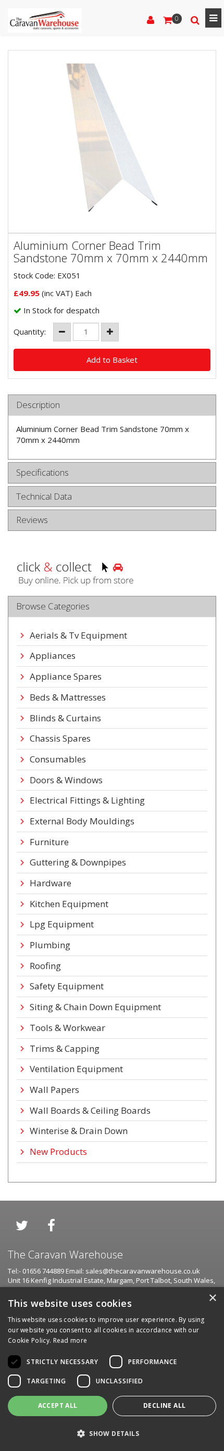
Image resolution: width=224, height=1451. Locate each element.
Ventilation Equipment (76, 1069)
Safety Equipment (67, 986)
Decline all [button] (164, 1405)
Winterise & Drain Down (79, 1131)
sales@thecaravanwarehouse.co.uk (142, 1271)
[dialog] (112, 1369)
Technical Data (44, 497)
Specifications (42, 473)
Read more (70, 1340)
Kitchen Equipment (69, 904)
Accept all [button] (58, 1405)
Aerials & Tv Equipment (78, 636)
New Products (58, 1152)
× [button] (212, 1298)
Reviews (32, 520)
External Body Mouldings (82, 821)
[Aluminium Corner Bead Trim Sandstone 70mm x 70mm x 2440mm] (112, 141)
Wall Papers (54, 1090)
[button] (112, 1433)
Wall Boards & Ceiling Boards (90, 1111)
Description (38, 405)
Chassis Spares (60, 739)
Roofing (45, 966)
